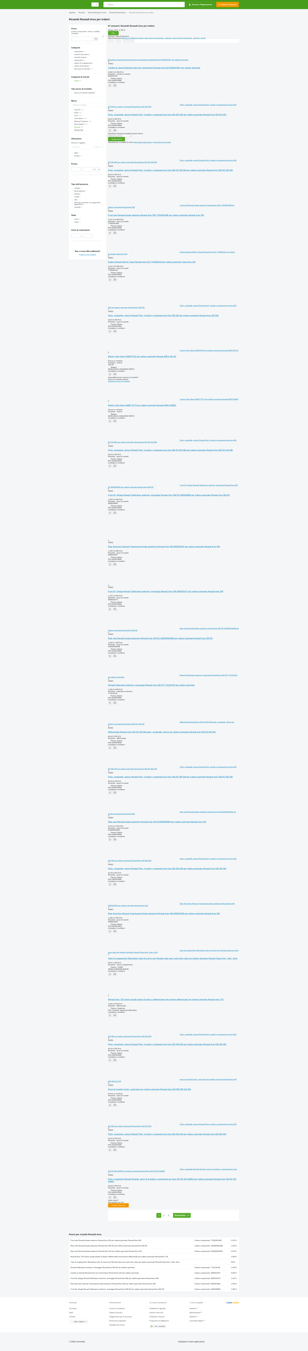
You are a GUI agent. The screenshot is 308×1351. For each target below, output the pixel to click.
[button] (110, 85)
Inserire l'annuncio (118, 1205)
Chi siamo (73, 1308)
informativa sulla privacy (143, 142)
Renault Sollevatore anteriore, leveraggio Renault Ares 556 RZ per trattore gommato (103, 1267)
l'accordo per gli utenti (162, 142)
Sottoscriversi (116, 139)
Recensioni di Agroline (117, 1321)
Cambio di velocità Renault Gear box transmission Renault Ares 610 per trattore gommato (105, 1273)
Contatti (72, 1317)
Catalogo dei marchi (117, 1325)
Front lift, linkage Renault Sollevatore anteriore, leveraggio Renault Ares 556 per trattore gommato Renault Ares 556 (115, 1278)
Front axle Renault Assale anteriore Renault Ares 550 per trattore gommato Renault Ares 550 (106, 1240)
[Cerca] (105, 4)
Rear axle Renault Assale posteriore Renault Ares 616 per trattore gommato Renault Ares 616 (106, 1251)
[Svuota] (103, 36)
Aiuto (71, 1313)
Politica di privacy (115, 1313)
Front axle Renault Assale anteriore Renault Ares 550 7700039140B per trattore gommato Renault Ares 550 (156, 215)
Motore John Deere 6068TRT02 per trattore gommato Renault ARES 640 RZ (142, 356)
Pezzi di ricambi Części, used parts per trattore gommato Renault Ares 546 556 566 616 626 (149, 1089)
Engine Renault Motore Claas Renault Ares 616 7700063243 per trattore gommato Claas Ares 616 (152, 262)
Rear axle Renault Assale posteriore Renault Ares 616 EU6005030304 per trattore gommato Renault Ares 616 (157, 822)
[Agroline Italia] (78, 4)
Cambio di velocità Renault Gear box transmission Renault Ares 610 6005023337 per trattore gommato (154, 68)
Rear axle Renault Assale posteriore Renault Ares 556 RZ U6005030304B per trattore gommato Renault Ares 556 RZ (160, 638)
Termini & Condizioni (117, 1308)
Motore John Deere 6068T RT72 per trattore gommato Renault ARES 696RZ (142, 405)
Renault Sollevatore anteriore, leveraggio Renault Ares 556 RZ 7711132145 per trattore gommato (151, 685)
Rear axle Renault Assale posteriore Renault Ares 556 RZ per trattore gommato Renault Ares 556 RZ (109, 1246)
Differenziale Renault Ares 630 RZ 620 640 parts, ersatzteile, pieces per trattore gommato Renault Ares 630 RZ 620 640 (162, 732)
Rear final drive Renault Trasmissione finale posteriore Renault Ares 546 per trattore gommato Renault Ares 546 (113, 1284)
